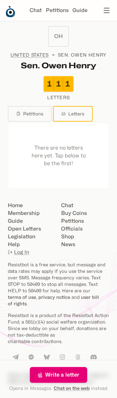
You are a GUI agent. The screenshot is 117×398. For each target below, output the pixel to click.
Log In (21, 252)
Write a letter (62, 375)
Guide (79, 10)
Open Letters (24, 229)
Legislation (21, 236)
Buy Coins (74, 213)
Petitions (57, 10)
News (68, 244)
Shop (67, 236)
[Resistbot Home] (10, 15)
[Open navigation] (106, 10)
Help (14, 244)
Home (15, 205)
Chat (36, 10)
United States (29, 55)
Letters (76, 113)
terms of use (22, 297)
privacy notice (54, 297)
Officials (72, 229)
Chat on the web (72, 388)
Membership (24, 213)
